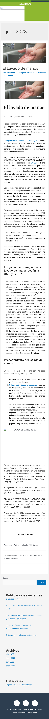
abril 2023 (10, 662)
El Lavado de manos (20, 68)
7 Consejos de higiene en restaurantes (21, 635)
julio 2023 (10, 654)
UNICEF (34, 163)
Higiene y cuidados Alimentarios (33, 73)
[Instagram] (26, 703)
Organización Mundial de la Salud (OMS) (22, 140)
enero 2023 (10, 666)
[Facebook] (17, 703)
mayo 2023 (10, 658)
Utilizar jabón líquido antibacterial (23, 385)
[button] (37, 14)
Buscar (5, 578)
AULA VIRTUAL (25, 4)
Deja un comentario (10, 73)
